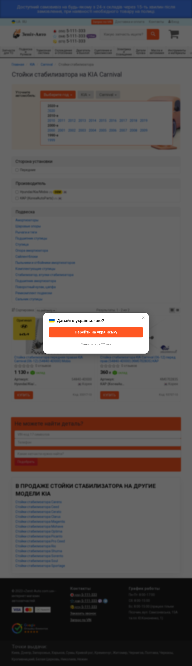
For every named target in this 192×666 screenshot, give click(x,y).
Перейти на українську (96, 332)
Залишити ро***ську (96, 344)
